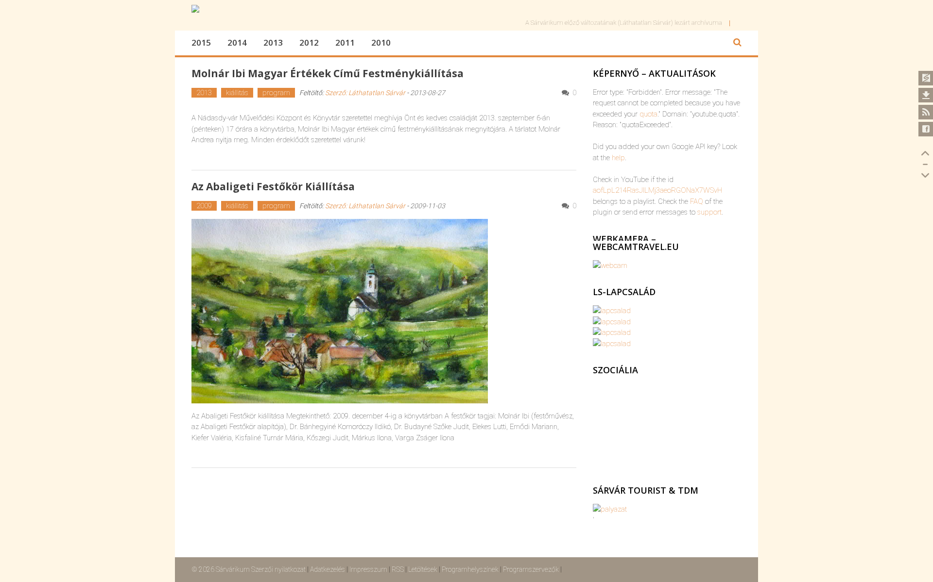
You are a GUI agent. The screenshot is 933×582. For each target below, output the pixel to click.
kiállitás (237, 92)
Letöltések (422, 569)
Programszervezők (531, 569)
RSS (398, 569)
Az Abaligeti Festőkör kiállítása (273, 186)
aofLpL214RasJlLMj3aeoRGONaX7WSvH (657, 190)
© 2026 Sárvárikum (220, 569)
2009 (204, 205)
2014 (237, 42)
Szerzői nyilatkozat (278, 569)
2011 (345, 42)
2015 (201, 42)
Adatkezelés (327, 569)
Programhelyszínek (470, 569)
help (618, 157)
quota (648, 114)
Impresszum (368, 569)
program (276, 92)
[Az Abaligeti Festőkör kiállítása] (383, 311)
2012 (309, 42)
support (709, 212)
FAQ (696, 201)
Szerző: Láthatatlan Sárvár (365, 93)
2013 (273, 42)
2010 (381, 42)
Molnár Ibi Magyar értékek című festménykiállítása (327, 73)
